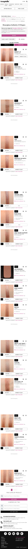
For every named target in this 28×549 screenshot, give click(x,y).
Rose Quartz (18, 288)
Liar (15, 139)
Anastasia (17, 363)
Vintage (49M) (18, 194)
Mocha (16, 307)
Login (23, 1)
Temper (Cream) (19, 437)
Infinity (8, 32)
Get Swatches (14, 511)
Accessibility (4, 546)
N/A (19, 205)
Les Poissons (18, 269)
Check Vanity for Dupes (7, 39)
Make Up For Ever (19, 234)
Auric (15, 438)
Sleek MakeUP (18, 159)
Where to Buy (23, 56)
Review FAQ (3, 542)
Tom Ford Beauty (19, 474)
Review (14, 35)
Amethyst (17, 67)
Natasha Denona (19, 196)
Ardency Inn (17, 215)
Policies (3, 540)
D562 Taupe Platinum (20, 233)
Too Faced (17, 104)
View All (14, 16)
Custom (16, 362)
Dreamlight (18, 103)
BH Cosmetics (18, 383)
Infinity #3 (17, 52)
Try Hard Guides (20, 538)
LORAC (16, 289)
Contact (3, 538)
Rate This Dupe (18, 80)
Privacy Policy (4, 543)
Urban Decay (17, 140)
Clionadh (3, 19)
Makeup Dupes (6, 5)
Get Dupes (14, 499)
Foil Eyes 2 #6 (18, 381)
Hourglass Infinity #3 (17, 28)
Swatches (17, 4)
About (2, 537)
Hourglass (17, 53)
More (21, 4)
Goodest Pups (19, 540)
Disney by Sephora (19, 270)
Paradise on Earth (20, 158)
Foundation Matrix (11, 5)
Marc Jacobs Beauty (20, 344)
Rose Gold (17, 214)
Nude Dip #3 (18, 473)
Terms (2, 545)
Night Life (17, 418)
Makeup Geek (17, 419)
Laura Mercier (18, 68)
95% (16, 64)
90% (16, 156)
